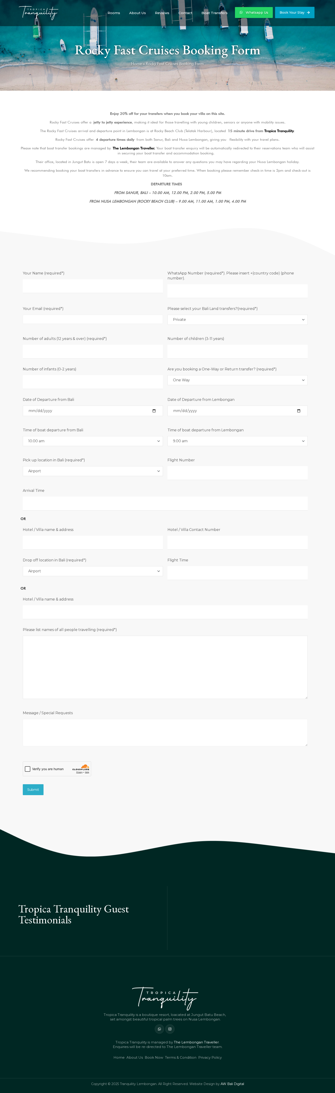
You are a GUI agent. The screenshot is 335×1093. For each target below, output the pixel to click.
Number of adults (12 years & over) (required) (65, 339)
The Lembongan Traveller (196, 1042)
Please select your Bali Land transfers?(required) (213, 309)
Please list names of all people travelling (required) (70, 630)
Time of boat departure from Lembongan (206, 430)
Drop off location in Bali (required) (54, 560)
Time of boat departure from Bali (53, 430)
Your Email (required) (43, 309)
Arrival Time (33, 490)
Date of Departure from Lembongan (201, 399)
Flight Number (181, 460)
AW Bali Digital (232, 1084)
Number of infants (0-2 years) (49, 369)
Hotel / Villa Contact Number (194, 530)
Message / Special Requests (48, 713)
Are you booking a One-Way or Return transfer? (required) (222, 369)
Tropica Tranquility (279, 131)
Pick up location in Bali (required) (54, 460)
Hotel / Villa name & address (48, 530)
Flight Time (178, 560)
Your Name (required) (43, 273)
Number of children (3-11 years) (196, 339)
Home (136, 63)
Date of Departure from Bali (48, 399)
